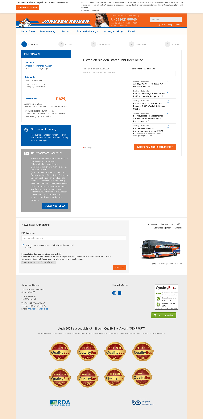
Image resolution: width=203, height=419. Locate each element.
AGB (178, 224)
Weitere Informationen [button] (89, 10)
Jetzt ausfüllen (55, 206)
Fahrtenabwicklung (87, 31)
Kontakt (132, 31)
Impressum (153, 224)
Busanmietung (47, 31)
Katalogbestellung (113, 31)
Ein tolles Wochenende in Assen (38, 66)
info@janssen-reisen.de (37, 309)
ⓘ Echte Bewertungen (170, 309)
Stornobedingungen (162, 228)
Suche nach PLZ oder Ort (143, 69)
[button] (163, 315)
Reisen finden (28, 31)
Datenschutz (167, 224)
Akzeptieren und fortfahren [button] (27, 7)
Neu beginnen (90, 147)
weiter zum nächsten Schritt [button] (155, 147)
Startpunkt (31, 44)
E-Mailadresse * (28, 233)
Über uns (65, 31)
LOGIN (163, 25)
